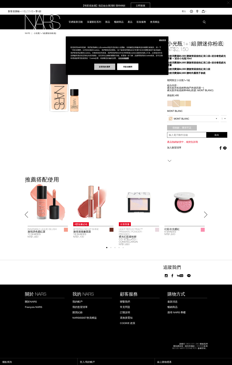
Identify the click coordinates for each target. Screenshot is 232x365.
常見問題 (125, 306)
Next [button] (205, 215)
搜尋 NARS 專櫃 (176, 312)
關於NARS (31, 301)
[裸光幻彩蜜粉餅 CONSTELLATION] (139, 202)
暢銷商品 (119, 21)
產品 (130, 21)
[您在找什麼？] (205, 22)
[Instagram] (166, 275)
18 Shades (79, 234)
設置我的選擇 (104, 66)
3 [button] (116, 249)
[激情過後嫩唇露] (93, 202)
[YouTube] (180, 275)
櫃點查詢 (7, 361)
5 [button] (125, 249)
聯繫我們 (125, 301)
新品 (107, 21)
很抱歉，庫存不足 (182, 127)
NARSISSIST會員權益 (84, 317)
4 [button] (120, 249)
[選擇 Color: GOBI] (182, 103)
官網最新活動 (76, 21)
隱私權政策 (178, 346)
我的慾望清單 (80, 306)
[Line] (189, 275)
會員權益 (155, 21)
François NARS (33, 306)
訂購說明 (125, 312)
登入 (184, 11)
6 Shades (170, 231)
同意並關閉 (127, 66)
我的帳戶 (77, 301)
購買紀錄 (77, 312)
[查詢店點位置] (197, 11)
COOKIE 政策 (127, 322)
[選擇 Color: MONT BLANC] (176, 103)
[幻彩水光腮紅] (184, 202)
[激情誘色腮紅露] (48, 202)
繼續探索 (162, 40)
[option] (48, 210)
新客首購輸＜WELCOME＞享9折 (24, 11)
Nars (27, 33)
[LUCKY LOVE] (203, 230)
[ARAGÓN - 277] (111, 230)
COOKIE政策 (202, 346)
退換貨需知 (126, 317)
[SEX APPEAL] (66, 230)
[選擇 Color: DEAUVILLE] (188, 103)
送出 (216, 134)
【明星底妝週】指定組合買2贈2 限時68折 (113, 5)
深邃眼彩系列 (94, 21)
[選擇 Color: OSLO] (170, 103)
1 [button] (108, 249)
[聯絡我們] (191, 11)
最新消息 (172, 301)
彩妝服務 (141, 21)
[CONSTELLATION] (157, 230)
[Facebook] (172, 275)
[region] (117, 55)
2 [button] (112, 249)
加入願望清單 (174, 147)
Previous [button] (26, 215)
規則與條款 (190, 346)
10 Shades (34, 234)
